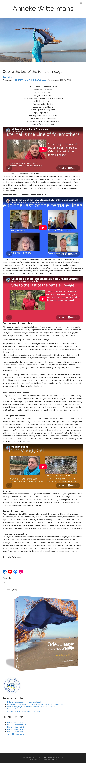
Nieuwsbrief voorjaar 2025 (17, 725)
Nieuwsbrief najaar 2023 (16, 729)
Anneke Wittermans (43, 8)
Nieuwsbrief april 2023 (15, 732)
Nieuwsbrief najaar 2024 (16, 727)
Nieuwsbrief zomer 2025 (16, 722)
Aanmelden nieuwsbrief (15, 734)
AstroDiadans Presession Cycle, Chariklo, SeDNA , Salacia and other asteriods (35, 704)
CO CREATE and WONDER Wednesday (31, 80)
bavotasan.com (51, 759)
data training (8, 77)
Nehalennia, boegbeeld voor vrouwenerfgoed (24, 702)
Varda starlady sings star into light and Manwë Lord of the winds (31, 707)
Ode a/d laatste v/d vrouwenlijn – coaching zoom (25, 711)
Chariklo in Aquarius (14, 709)
